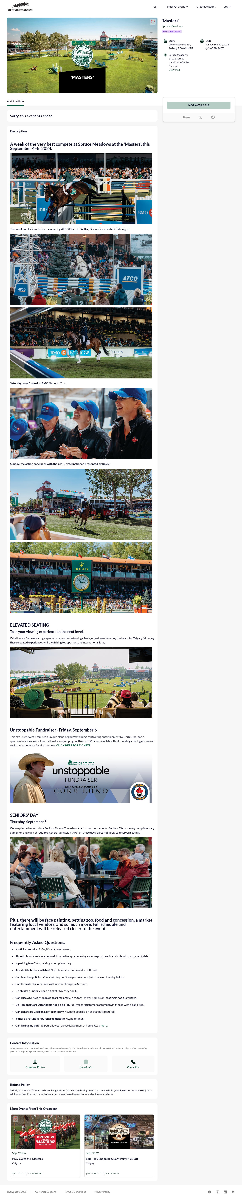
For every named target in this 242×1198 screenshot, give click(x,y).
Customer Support (45, 1191)
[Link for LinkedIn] (225, 1192)
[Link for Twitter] (233, 1192)
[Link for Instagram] (217, 1192)
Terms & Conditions (75, 1191)
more (104, 1025)
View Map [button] (174, 69)
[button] (15, 102)
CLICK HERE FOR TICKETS (73, 745)
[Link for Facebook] (210, 1192)
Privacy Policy (102, 1191)
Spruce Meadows (172, 26)
